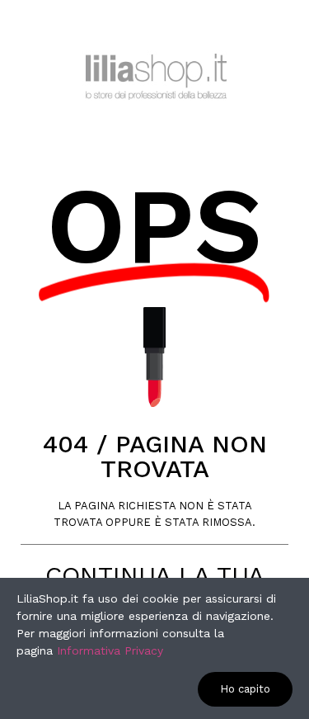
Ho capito (245, 689)
